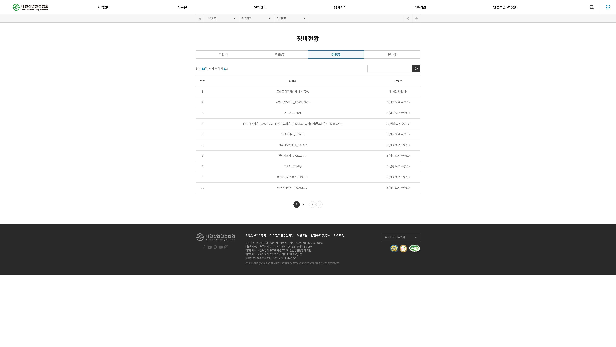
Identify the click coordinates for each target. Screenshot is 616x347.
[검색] (592, 7)
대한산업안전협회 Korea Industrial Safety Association (30, 7)
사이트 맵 (339, 235)
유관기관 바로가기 (395, 237)
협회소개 (340, 7)
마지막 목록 (319, 204)
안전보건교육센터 (505, 7)
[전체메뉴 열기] (608, 7)
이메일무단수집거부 (282, 235)
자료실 (182, 7)
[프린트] (416, 18)
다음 (312, 204)
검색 (416, 68)
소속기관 (420, 7)
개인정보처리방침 (256, 235)
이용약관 (302, 235)
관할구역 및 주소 (320, 235)
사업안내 (104, 7)
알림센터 (260, 7)
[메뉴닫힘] (408, 18)
